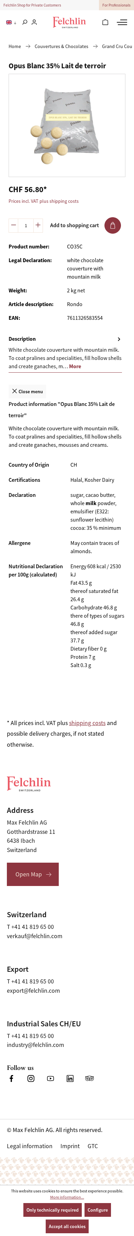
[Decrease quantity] (13, 226)
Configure (98, 1210)
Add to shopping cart (74, 225)
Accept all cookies (67, 1226)
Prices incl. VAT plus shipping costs (44, 201)
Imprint (70, 1146)
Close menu (30, 391)
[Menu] (121, 22)
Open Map (28, 874)
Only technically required (52, 1210)
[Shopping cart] (105, 22)
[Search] (24, 22)
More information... (67, 1197)
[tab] (65, 353)
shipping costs (87, 723)
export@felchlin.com (33, 990)
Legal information (30, 1146)
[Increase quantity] (38, 226)
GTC (93, 1146)
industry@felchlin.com (35, 1045)
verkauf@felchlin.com (35, 936)
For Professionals (116, 5)
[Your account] (34, 22)
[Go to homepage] (69, 22)
